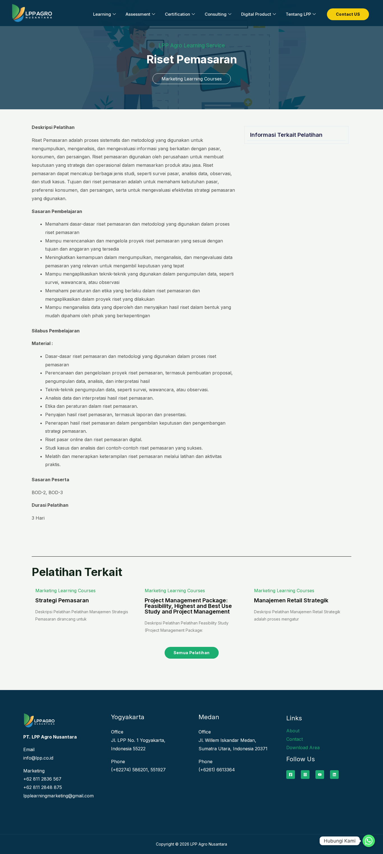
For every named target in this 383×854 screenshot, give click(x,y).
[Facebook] (290, 774)
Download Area (303, 747)
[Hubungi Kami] (369, 841)
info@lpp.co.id (38, 758)
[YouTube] (319, 774)
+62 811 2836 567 (42, 779)
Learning (102, 14)
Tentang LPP (298, 14)
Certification (177, 14)
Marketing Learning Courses (191, 79)
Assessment (138, 14)
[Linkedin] (334, 774)
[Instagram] (305, 774)
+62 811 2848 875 (42, 787)
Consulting (216, 14)
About (292, 730)
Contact (294, 739)
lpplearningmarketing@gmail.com (58, 796)
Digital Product (256, 14)
